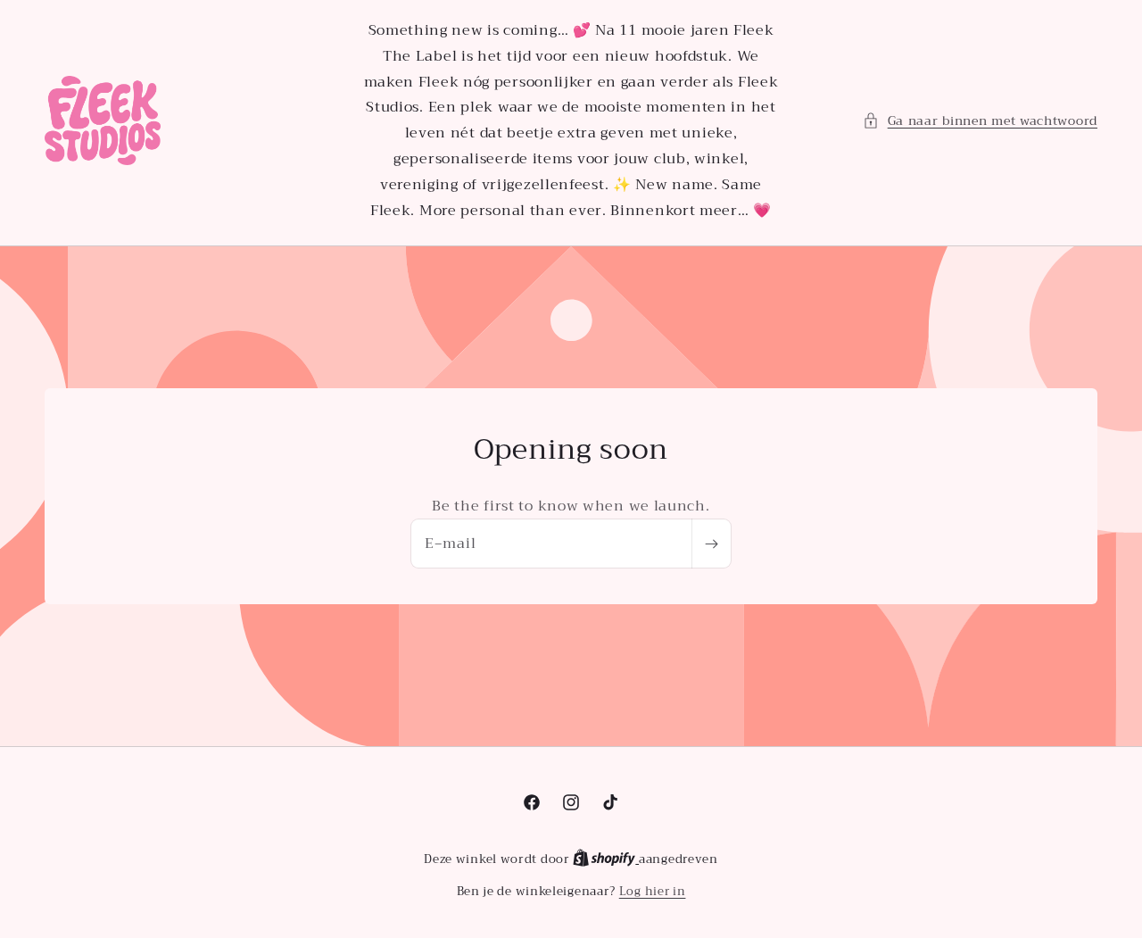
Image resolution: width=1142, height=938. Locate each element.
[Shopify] (606, 859)
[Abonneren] (711, 544)
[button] (980, 121)
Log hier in (652, 892)
